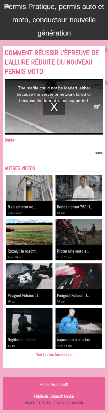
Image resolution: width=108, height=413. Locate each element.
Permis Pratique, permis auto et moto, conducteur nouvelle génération (54, 19)
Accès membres (38, 402)
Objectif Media (62, 396)
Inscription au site (68, 402)
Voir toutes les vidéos (54, 354)
